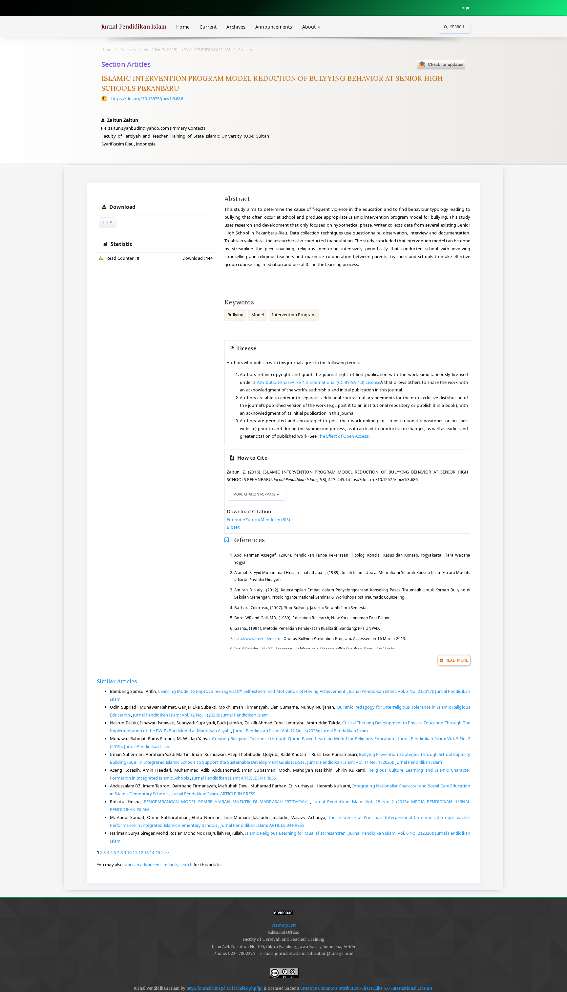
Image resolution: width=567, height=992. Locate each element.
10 (129, 852)
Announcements (273, 27)
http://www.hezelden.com (257, 638)
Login (465, 8)
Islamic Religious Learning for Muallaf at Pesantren (296, 833)
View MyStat (283, 925)
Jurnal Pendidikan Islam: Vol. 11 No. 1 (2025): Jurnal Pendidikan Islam (374, 762)
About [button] (309, 27)
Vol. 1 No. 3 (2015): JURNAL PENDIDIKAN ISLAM (187, 49)
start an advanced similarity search (158, 865)
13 (146, 852)
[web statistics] (283, 915)
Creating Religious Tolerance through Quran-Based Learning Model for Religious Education (303, 738)
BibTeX (233, 527)
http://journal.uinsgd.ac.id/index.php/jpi (224, 988)
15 (158, 852)
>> (166, 852)
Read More (456, 660)
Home (182, 27)
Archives (235, 27)
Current (208, 27)
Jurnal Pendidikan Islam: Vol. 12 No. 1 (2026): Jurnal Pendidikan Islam (200, 715)
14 (152, 852)
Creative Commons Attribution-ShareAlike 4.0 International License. (366, 988)
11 (135, 852)
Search (456, 26)
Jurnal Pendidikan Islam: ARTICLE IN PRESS (234, 778)
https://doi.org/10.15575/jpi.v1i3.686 (147, 98)
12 (140, 852)
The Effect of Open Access (343, 436)
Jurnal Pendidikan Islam (133, 26)
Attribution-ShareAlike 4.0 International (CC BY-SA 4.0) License (318, 382)
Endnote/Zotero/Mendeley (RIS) (258, 519)
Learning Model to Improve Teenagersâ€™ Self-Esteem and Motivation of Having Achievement (252, 691)
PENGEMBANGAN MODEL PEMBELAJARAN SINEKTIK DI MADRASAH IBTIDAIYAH (227, 802)
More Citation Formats (254, 494)
